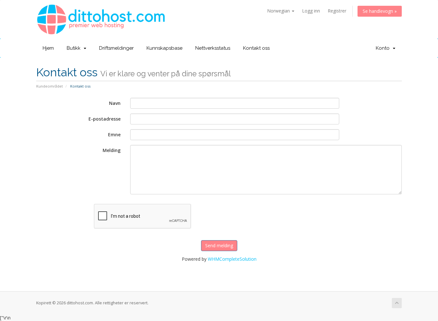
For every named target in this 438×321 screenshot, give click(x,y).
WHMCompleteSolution (232, 259)
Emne (114, 134)
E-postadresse (104, 119)
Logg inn (311, 11)
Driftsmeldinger (116, 48)
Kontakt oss (256, 48)
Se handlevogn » (380, 11)
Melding (112, 150)
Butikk (75, 48)
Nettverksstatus (212, 48)
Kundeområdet (49, 86)
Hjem (48, 48)
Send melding (219, 245)
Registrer (337, 11)
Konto (384, 48)
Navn (115, 103)
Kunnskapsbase (164, 48)
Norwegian (279, 11)
